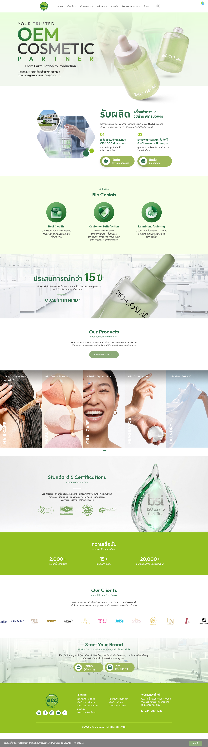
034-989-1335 (153, 711)
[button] (102, 450)
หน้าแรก (60, 6)
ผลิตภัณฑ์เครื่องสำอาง (86, 712)
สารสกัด (114, 6)
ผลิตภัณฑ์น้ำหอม (116, 702)
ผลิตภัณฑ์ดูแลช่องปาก (118, 699)
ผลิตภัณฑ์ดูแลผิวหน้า (86, 699)
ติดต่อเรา (147, 6)
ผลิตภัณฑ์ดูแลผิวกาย (86, 702)
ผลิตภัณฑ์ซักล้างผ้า (117, 705)
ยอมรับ (195, 743)
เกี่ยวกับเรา (71, 6)
